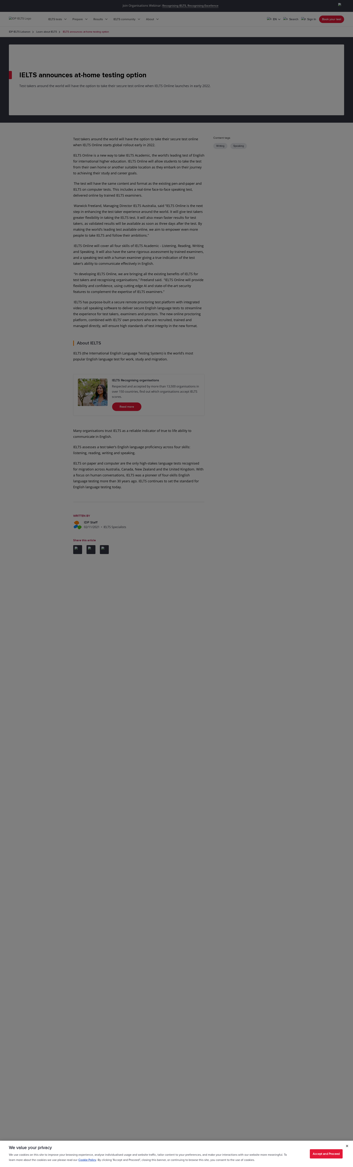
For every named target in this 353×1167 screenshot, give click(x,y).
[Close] (347, 1146)
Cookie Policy (87, 1160)
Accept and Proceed (326, 1154)
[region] (176, 1154)
